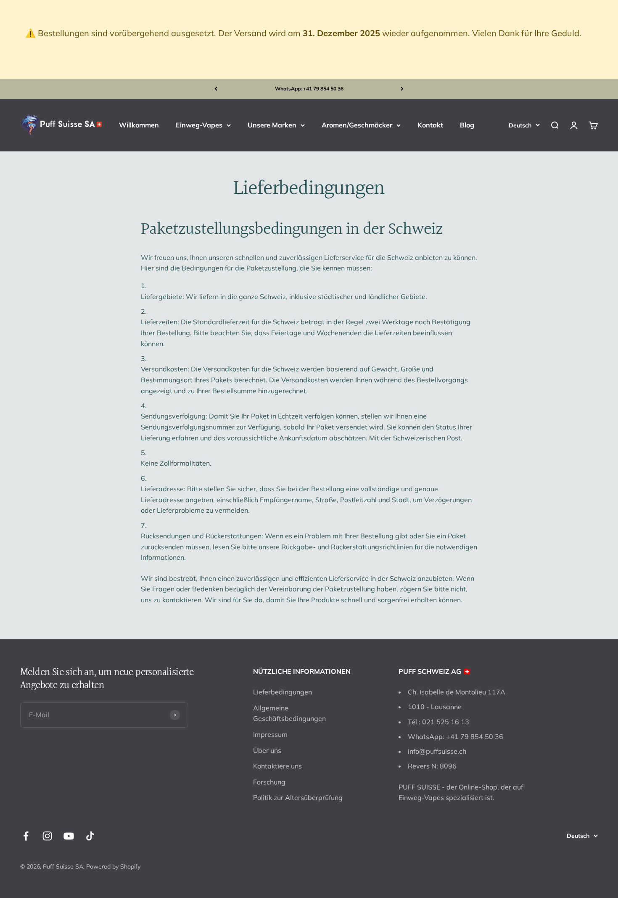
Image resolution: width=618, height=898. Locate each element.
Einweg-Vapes (199, 125)
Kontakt (430, 125)
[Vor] (402, 89)
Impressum (270, 734)
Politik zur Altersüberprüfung (298, 797)
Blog (467, 125)
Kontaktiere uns (277, 766)
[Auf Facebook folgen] (26, 836)
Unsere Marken (272, 125)
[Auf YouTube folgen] (68, 836)
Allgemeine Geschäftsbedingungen (289, 713)
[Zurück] (215, 89)
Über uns (267, 750)
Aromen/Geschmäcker (357, 125)
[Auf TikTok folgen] (90, 836)
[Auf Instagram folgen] (47, 836)
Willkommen (139, 125)
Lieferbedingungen (282, 692)
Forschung (269, 782)
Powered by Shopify (113, 866)
